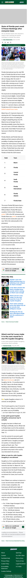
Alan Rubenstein (7, 39)
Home (2, 321)
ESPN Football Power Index (9, 109)
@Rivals (13, 401)
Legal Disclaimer (21, 564)
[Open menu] (2, 2)
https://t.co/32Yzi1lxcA (17, 408)
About (3, 553)
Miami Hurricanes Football (12, 321)
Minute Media (10, 575)
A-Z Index (19, 566)
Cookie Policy (5, 564)
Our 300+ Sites (20, 555)
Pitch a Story (19, 558)
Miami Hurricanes (9, 380)
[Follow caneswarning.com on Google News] (23, 270)
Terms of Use (20, 561)
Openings (18, 553)
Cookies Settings (6, 571)
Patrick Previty (7, 345)
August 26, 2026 (20, 412)
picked (3, 214)
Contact (3, 555)
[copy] (11, 42)
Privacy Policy (5, 561)
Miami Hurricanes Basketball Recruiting (15, 540)
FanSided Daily (5, 558)
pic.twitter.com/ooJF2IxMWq (10, 410)
